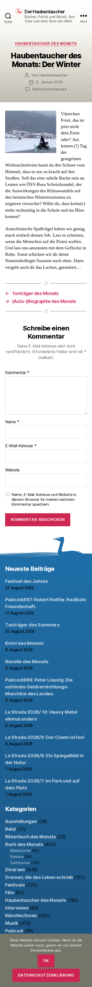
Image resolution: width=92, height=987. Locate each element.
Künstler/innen (21, 915)
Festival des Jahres (26, 581)
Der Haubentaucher (45, 11)
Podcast (14, 930)
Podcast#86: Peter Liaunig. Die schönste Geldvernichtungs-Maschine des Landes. (39, 686)
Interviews (16, 908)
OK (46, 960)
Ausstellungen (21, 821)
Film (9, 892)
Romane (17, 856)
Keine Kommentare (49, 89)
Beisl (10, 829)
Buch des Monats (24, 844)
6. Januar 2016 (49, 82)
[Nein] (85, 960)
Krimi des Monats (24, 643)
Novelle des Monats (26, 661)
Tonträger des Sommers (32, 624)
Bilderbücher (20, 850)
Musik (11, 923)
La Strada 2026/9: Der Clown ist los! (44, 737)
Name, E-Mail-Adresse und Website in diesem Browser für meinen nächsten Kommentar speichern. (44, 499)
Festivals (15, 885)
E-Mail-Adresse (21, 446)
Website (12, 470)
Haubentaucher (53, 75)
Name (12, 422)
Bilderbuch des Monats (30, 836)
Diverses (15, 869)
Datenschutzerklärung (46, 975)
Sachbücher (20, 863)
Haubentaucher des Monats (46, 43)
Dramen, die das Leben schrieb (39, 877)
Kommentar (17, 372)
